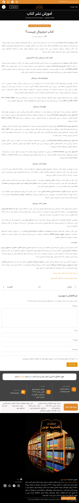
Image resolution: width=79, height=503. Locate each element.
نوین (66, 482)
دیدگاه (74, 306)
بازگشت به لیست (39, 287)
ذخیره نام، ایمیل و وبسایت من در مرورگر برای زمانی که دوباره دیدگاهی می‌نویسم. (48, 359)
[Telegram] (12, 2)
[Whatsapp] (8, 2)
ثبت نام (21, 376)
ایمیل (75, 340)
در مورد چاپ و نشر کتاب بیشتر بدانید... (34, 18)
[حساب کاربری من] (4, 7)
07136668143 (65, 392)
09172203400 (63, 2)
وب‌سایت (74, 349)
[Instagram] (17, 2)
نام (75, 330)
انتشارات (74, 482)
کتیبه (70, 482)
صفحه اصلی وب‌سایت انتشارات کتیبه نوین (64, 278)
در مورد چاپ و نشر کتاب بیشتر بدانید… (64, 273)
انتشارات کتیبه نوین (49, 18)
